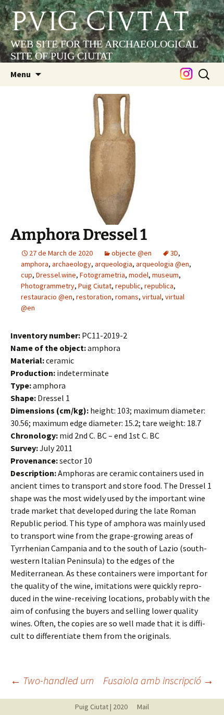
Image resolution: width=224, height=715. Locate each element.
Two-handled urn (52, 680)
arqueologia (113, 264)
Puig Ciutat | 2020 (101, 706)
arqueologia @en (162, 264)
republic (128, 285)
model (138, 275)
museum (165, 275)
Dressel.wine (56, 275)
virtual (151, 296)
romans (127, 296)
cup (26, 275)
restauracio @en (46, 296)
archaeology (71, 264)
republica (158, 285)
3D (174, 253)
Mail (139, 706)
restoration (93, 296)
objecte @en (131, 253)
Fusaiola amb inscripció (158, 680)
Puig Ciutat (94, 285)
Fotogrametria (102, 275)
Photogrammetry (47, 285)
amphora (34, 264)
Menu (20, 74)
